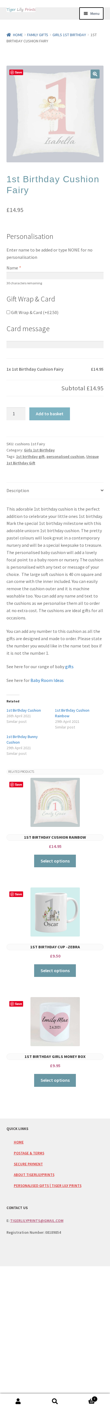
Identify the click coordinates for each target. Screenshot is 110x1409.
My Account (18, 1401)
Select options (55, 861)
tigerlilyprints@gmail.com (36, 1220)
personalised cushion (65, 456)
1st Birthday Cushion (23, 710)
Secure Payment (28, 1164)
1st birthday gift (30, 456)
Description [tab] (17, 490)
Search (55, 1401)
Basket (84, 1397)
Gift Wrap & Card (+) (34, 312)
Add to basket (49, 413)
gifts (69, 666)
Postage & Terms (29, 1153)
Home (18, 34)
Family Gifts (37, 34)
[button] (95, 74)
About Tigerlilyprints (34, 1174)
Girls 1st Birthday (69, 34)
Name (13, 268)
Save (18, 72)
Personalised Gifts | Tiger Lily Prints (48, 1185)
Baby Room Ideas (47, 680)
